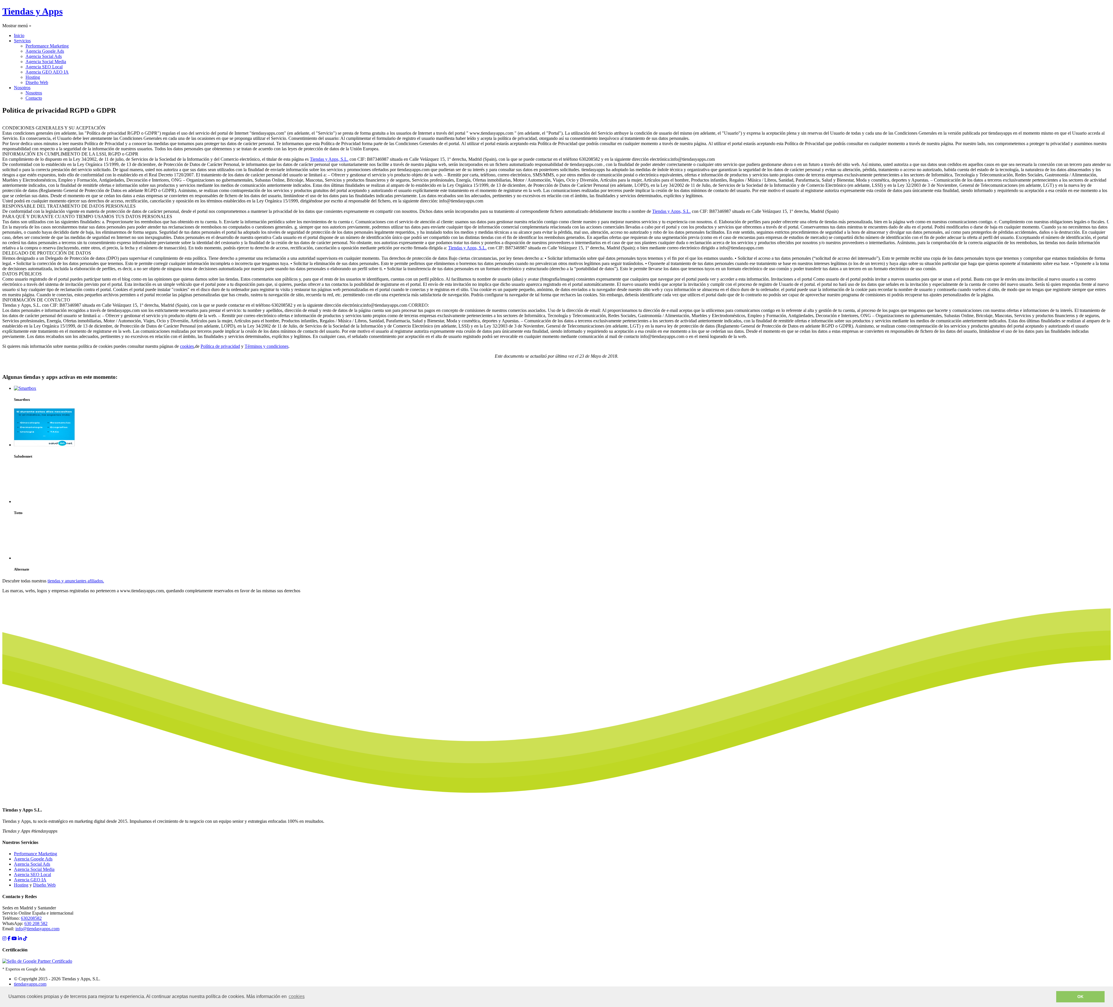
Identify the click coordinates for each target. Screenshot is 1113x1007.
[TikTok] (25, 938)
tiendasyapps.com (30, 984)
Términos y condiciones (266, 346)
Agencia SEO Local (44, 66)
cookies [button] (297, 996)
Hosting (33, 77)
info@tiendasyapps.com (37, 928)
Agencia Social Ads (44, 56)
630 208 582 (36, 923)
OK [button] (1080, 996)
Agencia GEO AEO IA (47, 72)
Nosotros (22, 87)
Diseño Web (37, 82)
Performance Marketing (47, 45)
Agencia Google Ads (45, 51)
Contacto (34, 98)
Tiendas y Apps (32, 11)
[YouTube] (14, 938)
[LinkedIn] (20, 938)
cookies (187, 346)
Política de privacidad (220, 346)
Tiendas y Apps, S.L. (329, 159)
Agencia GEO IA (30, 879)
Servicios (22, 40)
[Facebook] (9, 938)
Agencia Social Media (46, 61)
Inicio (19, 35)
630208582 (31, 918)
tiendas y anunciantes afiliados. (76, 580)
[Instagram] (4, 938)
